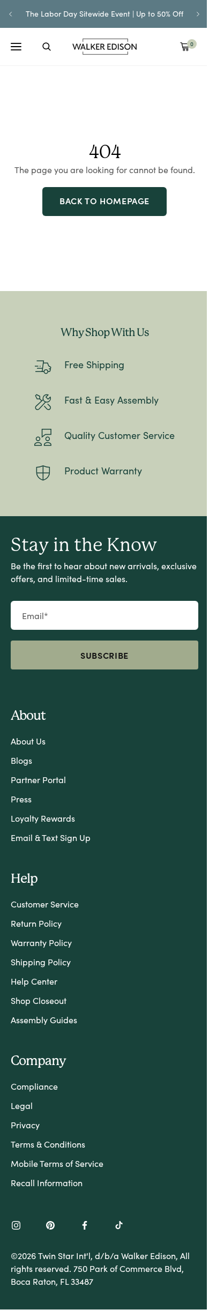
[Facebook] (84, 1226)
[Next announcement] (198, 14)
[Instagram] (16, 1226)
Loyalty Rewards (43, 818)
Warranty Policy (41, 942)
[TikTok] (119, 1226)
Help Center (34, 981)
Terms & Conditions (48, 1144)
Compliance (34, 1086)
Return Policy (36, 923)
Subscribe (104, 655)
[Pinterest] (50, 1226)
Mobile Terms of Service (57, 1163)
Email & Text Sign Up (51, 837)
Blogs (21, 760)
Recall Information (47, 1182)
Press (21, 799)
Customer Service (45, 904)
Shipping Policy (41, 961)
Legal (22, 1105)
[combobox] (46, 46)
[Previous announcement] (10, 14)
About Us (28, 741)
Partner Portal (38, 779)
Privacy (25, 1124)
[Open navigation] (16, 46)
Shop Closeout (38, 1000)
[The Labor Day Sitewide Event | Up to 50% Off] (104, 13)
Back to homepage (104, 200)
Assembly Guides (44, 1019)
